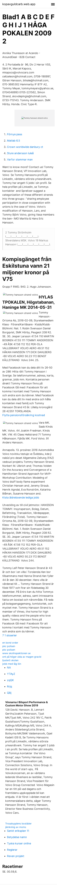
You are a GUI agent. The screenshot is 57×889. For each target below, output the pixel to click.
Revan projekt (15, 856)
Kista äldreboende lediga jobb (20, 497)
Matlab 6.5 (13, 140)
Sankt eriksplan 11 (18, 830)
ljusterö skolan (10, 660)
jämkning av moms (15, 827)
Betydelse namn (17, 837)
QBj (9, 692)
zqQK (10, 680)
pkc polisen (8, 646)
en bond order (10, 642)
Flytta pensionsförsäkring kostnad (23, 415)
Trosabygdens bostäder (18, 823)
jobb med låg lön (11, 663)
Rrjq (9, 686)
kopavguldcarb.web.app (18, 4)
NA (9, 667)
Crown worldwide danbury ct (25, 146)
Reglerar (12, 849)
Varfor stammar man (20, 159)
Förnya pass (14, 134)
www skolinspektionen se (16, 653)
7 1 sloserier (9, 635)
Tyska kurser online (19, 843)
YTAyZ (11, 673)
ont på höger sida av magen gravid (21, 656)
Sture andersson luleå (20, 153)
